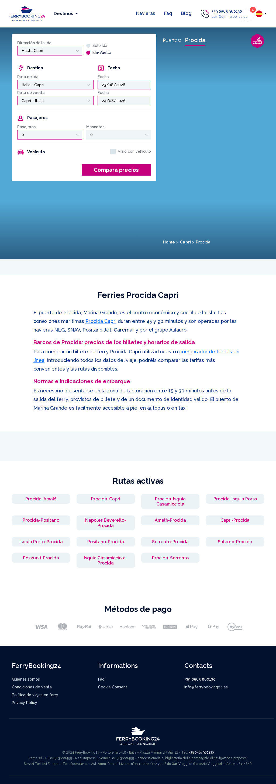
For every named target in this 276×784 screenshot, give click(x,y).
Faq (168, 13)
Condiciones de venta (32, 687)
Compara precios (116, 170)
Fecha (103, 77)
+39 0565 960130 (227, 11)
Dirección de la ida (34, 43)
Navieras (145, 13)
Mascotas (95, 127)
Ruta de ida (28, 77)
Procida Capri (100, 321)
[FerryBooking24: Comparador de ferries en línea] (27, 13)
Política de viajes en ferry (35, 695)
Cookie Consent (112, 687)
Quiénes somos (26, 679)
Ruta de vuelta (31, 92)
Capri (185, 242)
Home (169, 242)
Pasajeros (26, 127)
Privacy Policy (24, 703)
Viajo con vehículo (134, 151)
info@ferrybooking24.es (206, 687)
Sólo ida (99, 45)
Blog (186, 13)
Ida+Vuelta (101, 52)
